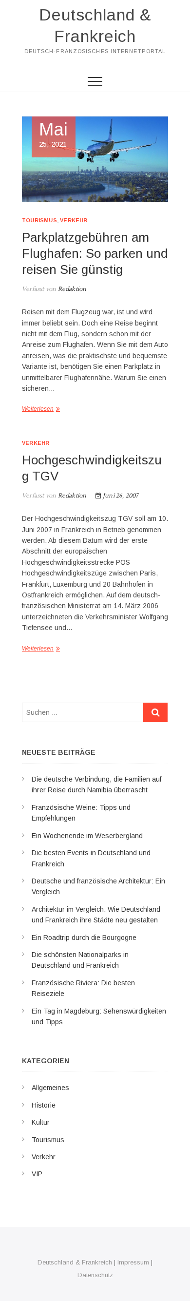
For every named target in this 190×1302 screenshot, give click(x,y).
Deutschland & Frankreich (95, 25)
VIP (37, 1174)
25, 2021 (53, 134)
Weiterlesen (38, 408)
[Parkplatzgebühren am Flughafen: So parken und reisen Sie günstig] (95, 159)
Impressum (133, 1262)
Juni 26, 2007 (119, 495)
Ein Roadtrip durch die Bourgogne (84, 937)
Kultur (41, 1122)
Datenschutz (95, 1275)
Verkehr (73, 220)
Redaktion (71, 289)
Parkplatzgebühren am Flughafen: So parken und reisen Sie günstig (95, 253)
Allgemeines (50, 1087)
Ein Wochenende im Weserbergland (87, 836)
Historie (44, 1105)
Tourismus (39, 220)
